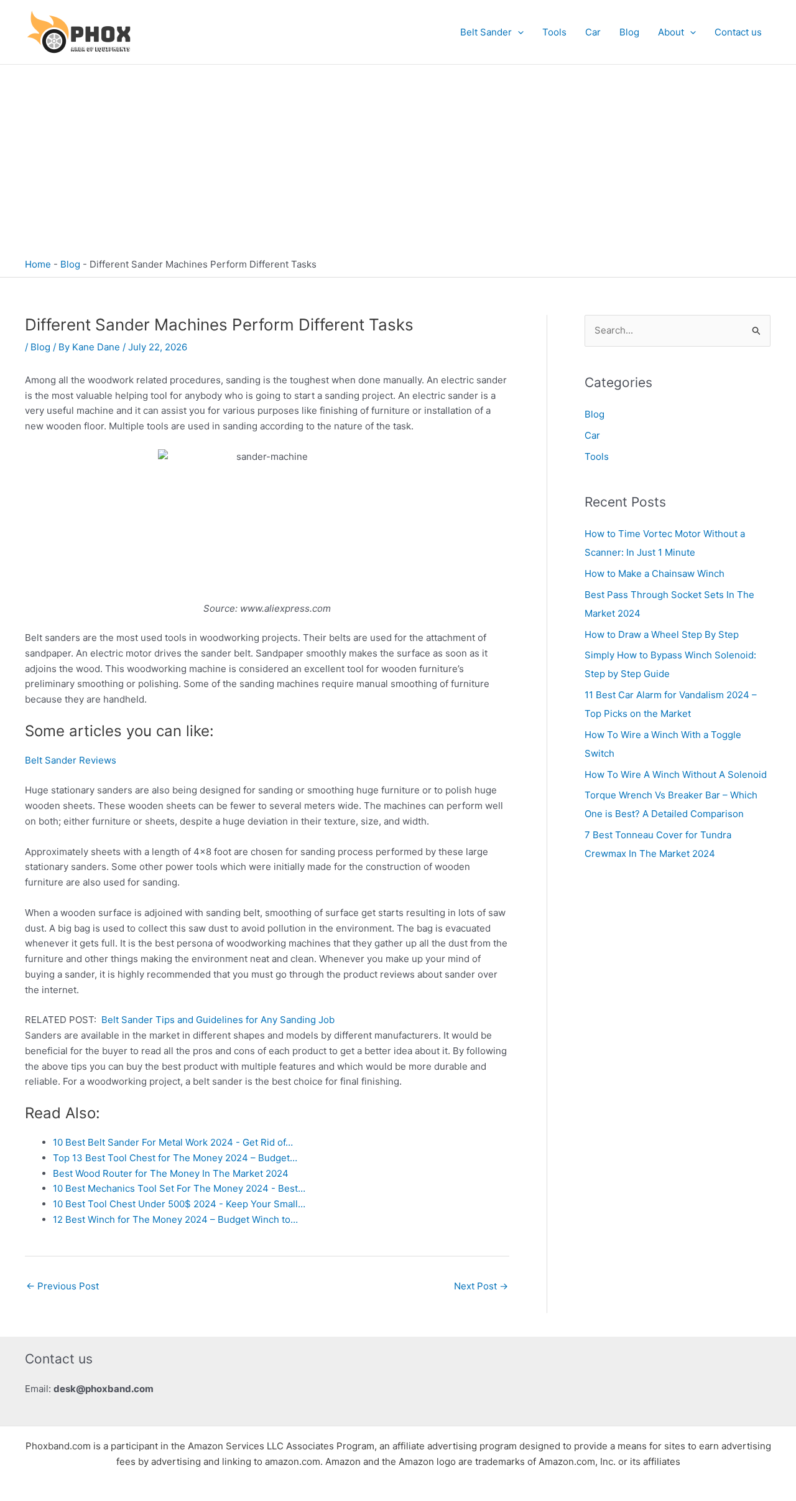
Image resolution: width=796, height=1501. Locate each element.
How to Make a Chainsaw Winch (654, 573)
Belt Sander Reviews (70, 760)
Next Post (481, 1286)
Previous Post (62, 1286)
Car (593, 32)
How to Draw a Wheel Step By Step (662, 634)
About (671, 32)
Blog (629, 32)
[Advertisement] (398, 158)
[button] (518, 32)
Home (38, 264)
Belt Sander (486, 32)
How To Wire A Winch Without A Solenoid (676, 774)
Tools (554, 32)
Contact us (738, 32)
